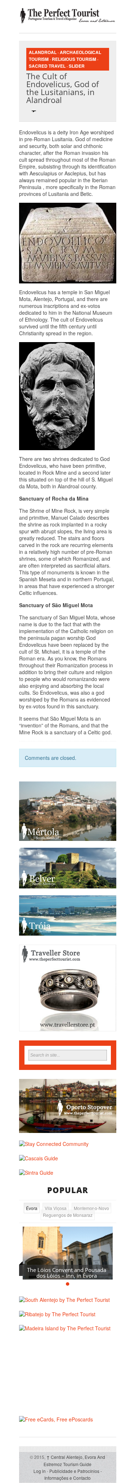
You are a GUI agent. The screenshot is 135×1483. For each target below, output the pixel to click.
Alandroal (43, 52)
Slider (77, 66)
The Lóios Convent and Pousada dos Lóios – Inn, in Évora (66, 1272)
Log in (39, 1471)
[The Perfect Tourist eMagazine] (67, 16)
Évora (31, 1208)
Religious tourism (74, 59)
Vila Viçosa (56, 1208)
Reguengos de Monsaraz (68, 1215)
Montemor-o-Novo (91, 1208)
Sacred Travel (47, 66)
